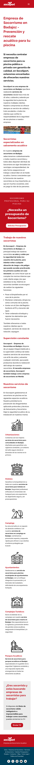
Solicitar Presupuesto (17, 226)
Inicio (5, 750)
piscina (18, 260)
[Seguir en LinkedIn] (25, 761)
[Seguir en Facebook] (8, 761)
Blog (19, 754)
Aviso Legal (25, 754)
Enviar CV (17, 725)
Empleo (6, 754)
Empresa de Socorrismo (11, 743)
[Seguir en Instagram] (17, 761)
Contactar (13, 754)
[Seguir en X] (12, 761)
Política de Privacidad (17, 756)
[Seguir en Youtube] (21, 761)
